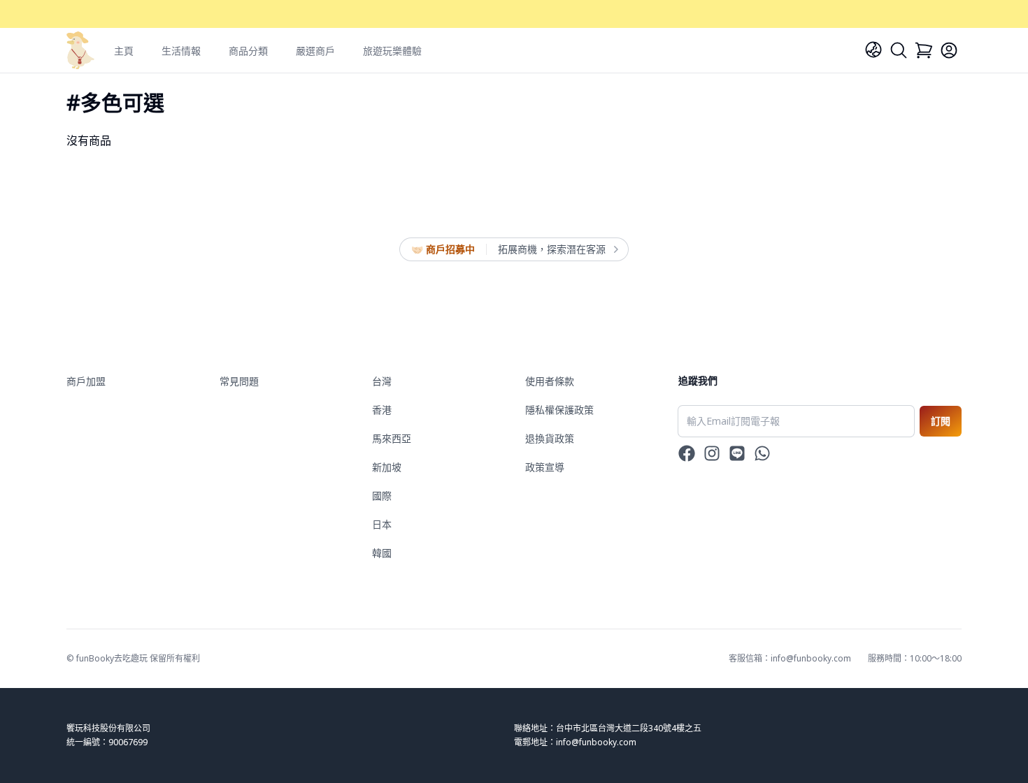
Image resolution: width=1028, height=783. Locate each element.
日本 (382, 524)
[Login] (949, 50)
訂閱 (940, 420)
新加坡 (386, 467)
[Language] (873, 49)
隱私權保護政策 (559, 409)
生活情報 (181, 50)
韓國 (382, 552)
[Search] (898, 50)
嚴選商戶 (315, 50)
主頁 (124, 50)
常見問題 (239, 381)
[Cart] (923, 50)
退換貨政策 (549, 438)
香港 (382, 409)
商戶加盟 (86, 381)
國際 (382, 495)
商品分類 (248, 50)
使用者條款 (549, 381)
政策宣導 (544, 467)
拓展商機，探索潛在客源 (552, 249)
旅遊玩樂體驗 (392, 50)
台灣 (382, 381)
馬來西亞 (391, 438)
